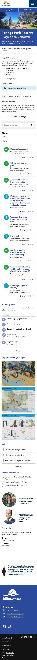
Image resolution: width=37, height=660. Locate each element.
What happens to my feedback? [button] (15, 455)
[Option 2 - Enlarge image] (18, 374)
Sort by (5, 141)
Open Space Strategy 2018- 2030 (16, 482)
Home (4, 48)
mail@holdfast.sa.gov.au (15, 614)
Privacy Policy (6, 638)
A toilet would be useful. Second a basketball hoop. (17, 252)
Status (5, 137)
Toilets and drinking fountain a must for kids (18, 219)
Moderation (5, 649)
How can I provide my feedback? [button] (15, 450)
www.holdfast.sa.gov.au (15, 617)
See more (18, 466)
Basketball (14, 236)
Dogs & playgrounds (19, 149)
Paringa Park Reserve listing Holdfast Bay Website (18, 478)
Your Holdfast (10, 653)
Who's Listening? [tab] (19, 116)
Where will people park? (18, 164)
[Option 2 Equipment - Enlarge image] (18, 427)
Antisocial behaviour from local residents (19, 181)
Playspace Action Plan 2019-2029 (16, 485)
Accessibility (5, 645)
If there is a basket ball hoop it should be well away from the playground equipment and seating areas (20, 200)
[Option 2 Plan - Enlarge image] (18, 400)
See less (18, 351)
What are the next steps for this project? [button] (17, 461)
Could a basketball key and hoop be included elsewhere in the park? (20, 269)
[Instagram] (9, 627)
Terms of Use (5, 642)
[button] (32, 3)
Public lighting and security (18, 286)
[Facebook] (5, 627)
